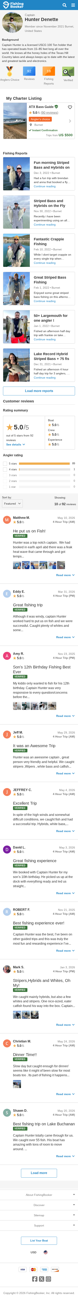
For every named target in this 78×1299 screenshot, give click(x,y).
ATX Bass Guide (41, 107)
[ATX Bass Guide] (15, 121)
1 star (12, 486)
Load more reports (39, 391)
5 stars (13, 463)
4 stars (13, 469)
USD (33, 1252)
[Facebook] (35, 1280)
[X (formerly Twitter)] (42, 1280)
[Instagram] (48, 1280)
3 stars (13, 475)
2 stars (13, 481)
